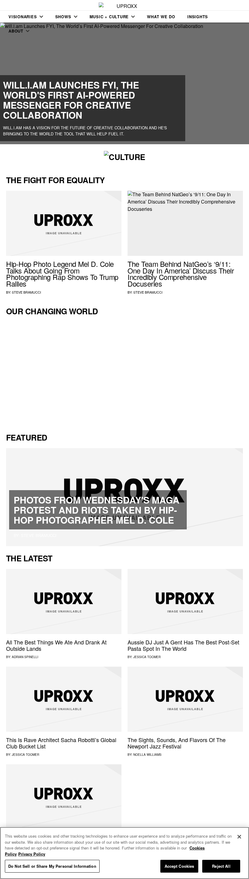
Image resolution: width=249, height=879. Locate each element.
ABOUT (16, 31)
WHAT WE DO (161, 16)
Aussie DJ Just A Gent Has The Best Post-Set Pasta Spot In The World (183, 645)
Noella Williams (147, 754)
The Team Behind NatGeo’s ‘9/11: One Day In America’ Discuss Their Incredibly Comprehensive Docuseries (181, 274)
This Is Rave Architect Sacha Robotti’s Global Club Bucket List (61, 743)
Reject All (221, 866)
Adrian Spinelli (25, 657)
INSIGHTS (197, 16)
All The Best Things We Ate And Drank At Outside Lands (56, 645)
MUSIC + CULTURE (109, 16)
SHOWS (63, 16)
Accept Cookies (179, 866)
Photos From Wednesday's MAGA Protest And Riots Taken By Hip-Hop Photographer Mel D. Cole (96, 509)
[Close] (239, 836)
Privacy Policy (31, 854)
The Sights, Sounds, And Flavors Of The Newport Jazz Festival (177, 743)
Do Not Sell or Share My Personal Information (52, 866)
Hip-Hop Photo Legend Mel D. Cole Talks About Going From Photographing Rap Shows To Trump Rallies (62, 274)
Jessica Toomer (147, 657)
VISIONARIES (23, 16)
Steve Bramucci (26, 292)
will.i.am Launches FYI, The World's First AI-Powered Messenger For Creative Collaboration (71, 99)
